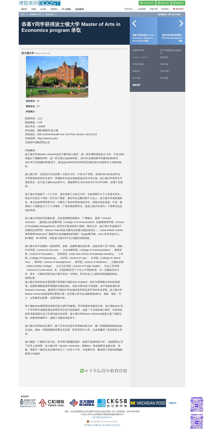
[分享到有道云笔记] (99, 370)
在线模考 (79, 9)
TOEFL (54, 9)
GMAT (24, 9)
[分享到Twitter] (116, 370)
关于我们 (88, 425)
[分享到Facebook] (112, 370)
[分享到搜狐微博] (95, 370)
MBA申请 (164, 71)
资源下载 (154, 9)
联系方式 (97, 425)
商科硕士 (136, 71)
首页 (23, 14)
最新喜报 (50, 14)
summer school (140, 57)
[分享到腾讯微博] (90, 370)
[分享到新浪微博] (86, 370)
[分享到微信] (82, 370)
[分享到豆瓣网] (103, 370)
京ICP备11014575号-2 (102, 417)
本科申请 (164, 64)
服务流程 (164, 57)
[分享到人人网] (108, 370)
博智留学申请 (35, 14)
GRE (33, 9)
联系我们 (165, 9)
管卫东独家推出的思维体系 (171, 51)
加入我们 (107, 425)
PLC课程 (66, 9)
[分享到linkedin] (121, 370)
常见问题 (164, 78)
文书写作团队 (138, 64)
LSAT (43, 9)
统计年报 (136, 78)
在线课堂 (142, 9)
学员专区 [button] (128, 9)
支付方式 (116, 425)
